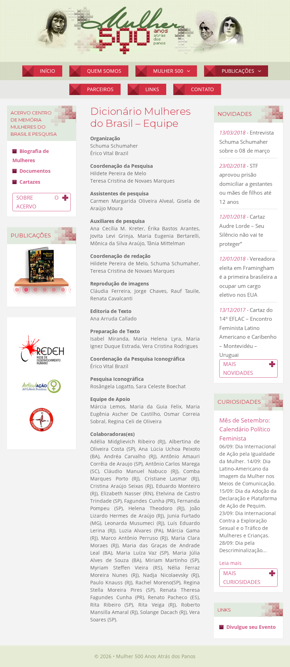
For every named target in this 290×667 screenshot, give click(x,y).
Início (47, 70)
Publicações (238, 70)
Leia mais (230, 563)
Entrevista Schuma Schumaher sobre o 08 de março (246, 141)
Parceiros (100, 89)
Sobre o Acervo (37, 202)
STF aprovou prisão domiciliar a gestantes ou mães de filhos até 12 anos (245, 183)
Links (152, 89)
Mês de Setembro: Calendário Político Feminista (244, 429)
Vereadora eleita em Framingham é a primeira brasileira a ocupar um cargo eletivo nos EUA (248, 276)
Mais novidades (238, 368)
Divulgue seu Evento (251, 627)
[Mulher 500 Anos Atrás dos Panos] (145, 29)
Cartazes (29, 181)
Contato (202, 89)
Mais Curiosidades (241, 577)
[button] (190, 71)
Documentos (35, 170)
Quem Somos (104, 70)
